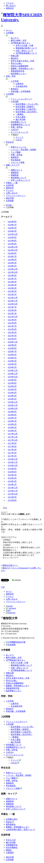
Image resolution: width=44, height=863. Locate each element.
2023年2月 (12, 291)
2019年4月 (12, 393)
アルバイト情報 (17, 162)
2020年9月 (12, 345)
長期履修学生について (20, 125)
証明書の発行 (12, 819)
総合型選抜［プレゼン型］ (27, 104)
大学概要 (10, 33)
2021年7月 (12, 326)
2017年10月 (13, 440)
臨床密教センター (18, 74)
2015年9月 (12, 497)
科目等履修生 (12, 847)
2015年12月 (13, 488)
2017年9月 (12, 443)
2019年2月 (12, 399)
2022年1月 (12, 313)
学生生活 (10, 142)
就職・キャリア (13, 165)
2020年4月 (12, 361)
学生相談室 (16, 160)
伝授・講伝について (24, 51)
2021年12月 (13, 317)
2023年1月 (12, 294)
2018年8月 (12, 415)
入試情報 (10, 94)
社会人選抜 (20, 117)
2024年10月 (13, 250)
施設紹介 (15, 58)
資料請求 (10, 8)
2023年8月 (12, 275)
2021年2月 (12, 339)
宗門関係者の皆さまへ (20, 43)
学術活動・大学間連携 (20, 91)
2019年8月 (12, 383)
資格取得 (15, 157)
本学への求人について (20, 180)
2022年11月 (13, 301)
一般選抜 (19, 114)
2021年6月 (12, 329)
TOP (3, 587)
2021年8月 (12, 323)
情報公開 (15, 56)
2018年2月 (12, 431)
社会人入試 (11, 840)
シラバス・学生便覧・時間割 (23, 150)
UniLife (19, 140)
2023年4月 (12, 288)
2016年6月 (12, 472)
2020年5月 (12, 358)
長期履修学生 (12, 845)
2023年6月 (12, 282)
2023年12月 (13, 269)
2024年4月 (12, 263)
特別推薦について (18, 122)
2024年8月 (12, 253)
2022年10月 (13, 304)
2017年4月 (12, 450)
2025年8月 (12, 241)
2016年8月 (12, 469)
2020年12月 (13, 342)
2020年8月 (12, 348)
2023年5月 (12, 285)
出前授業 (10, 201)
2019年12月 (13, 370)
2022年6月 (12, 310)
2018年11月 (13, 405)
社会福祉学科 (21, 86)
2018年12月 (13, 402)
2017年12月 (13, 434)
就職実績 (15, 175)
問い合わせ (11, 6)
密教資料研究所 (17, 71)
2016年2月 (12, 484)
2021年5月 (12, 332)
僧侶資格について (18, 178)
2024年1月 (12, 266)
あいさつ (15, 38)
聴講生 (9, 850)
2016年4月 (12, 478)
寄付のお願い (16, 63)
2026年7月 (12, 225)
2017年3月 (12, 453)
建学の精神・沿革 (18, 40)
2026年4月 (12, 231)
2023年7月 (12, 279)
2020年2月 (12, 367)
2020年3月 (12, 364)
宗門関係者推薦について (26, 53)
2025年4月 (12, 244)
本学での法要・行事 (24, 45)
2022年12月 (13, 298)
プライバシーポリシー (15, 196)
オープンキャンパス (19, 132)
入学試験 (15, 101)
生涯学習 (10, 185)
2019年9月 (12, 380)
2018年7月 (12, 418)
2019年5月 (12, 389)
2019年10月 (13, 377)
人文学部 (15, 81)
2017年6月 (12, 446)
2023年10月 (13, 272)
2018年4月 (12, 424)
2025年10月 (13, 234)
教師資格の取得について (26, 48)
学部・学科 (11, 76)
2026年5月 (12, 228)
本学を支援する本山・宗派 (22, 61)
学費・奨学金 (16, 127)
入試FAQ (15, 130)
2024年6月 (12, 260)
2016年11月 (13, 462)
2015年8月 (12, 500)
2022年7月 (12, 307)
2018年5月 (12, 421)
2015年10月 (13, 494)
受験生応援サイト (10, 565)
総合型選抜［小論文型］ (26, 109)
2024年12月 (13, 247)
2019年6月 (12, 386)
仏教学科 (19, 84)
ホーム (9, 30)
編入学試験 (20, 119)
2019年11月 (13, 374)
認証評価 (10, 198)
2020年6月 (12, 355)
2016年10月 (13, 465)
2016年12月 (13, 459)
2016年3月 (12, 481)
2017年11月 (13, 437)
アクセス (10, 3)
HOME (9, 205)
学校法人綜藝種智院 (19, 66)
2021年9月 (12, 320)
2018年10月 (13, 408)
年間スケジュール (18, 147)
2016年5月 (12, 475)
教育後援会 (11, 824)
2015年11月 (13, 491)
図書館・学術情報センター (22, 68)
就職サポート (16, 170)
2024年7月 (12, 256)
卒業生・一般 (12, 183)
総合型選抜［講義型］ (25, 107)
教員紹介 (15, 89)
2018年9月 (12, 412)
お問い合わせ (12, 193)
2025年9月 (12, 237)
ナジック (19, 137)
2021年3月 (12, 336)
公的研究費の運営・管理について (20, 830)
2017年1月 (12, 456)
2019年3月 (12, 396)
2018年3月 (12, 427)
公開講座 (10, 853)
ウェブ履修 (16, 152)
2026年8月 (12, 222)
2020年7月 (12, 351)
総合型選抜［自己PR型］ (27, 112)
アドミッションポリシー (21, 99)
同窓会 (9, 822)
